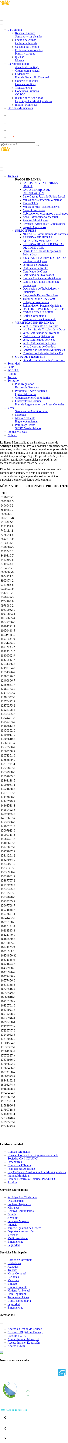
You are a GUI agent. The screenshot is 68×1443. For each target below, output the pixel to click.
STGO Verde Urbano (28, 428)
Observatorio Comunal (28, 401)
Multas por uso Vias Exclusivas (41, 206)
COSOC (20, 94)
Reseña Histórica (25, 33)
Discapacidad (16, 1200)
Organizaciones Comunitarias (32, 397)
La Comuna (15, 29)
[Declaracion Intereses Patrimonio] (22, 137)
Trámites (13, 176)
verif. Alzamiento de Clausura (40, 326)
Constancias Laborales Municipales (44, 349)
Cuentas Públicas (25, 84)
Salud (11, 367)
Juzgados (13, 1266)
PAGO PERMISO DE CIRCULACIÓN (36, 191)
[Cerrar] (1, 24)
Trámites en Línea (18, 1297)
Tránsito (12, 1270)
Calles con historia (26, 43)
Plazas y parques (25, 53)
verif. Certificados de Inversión (41, 332)
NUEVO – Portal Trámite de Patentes (45, 234)
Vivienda (13, 1234)
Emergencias (15, 1241)
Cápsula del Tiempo (27, 46)
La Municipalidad (18, 63)
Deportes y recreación (21, 1231)
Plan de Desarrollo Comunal (32, 77)
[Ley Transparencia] (20, 122)
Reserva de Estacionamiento (39, 319)
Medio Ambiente (25, 418)
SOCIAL (13, 370)
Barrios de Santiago (27, 387)
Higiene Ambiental (26, 421)
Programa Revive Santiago (31, 390)
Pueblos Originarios (19, 1204)
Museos (19, 60)
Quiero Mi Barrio (25, 394)
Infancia (12, 1224)
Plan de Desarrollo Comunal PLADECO (32, 1179)
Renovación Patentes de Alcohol (42, 278)
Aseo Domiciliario (34, 210)
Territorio (13, 380)
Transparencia (23, 87)
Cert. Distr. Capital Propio (38, 336)
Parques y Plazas (25, 424)
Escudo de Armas (25, 39)
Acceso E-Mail (17, 1346)
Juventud (13, 1217)
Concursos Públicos (27, 91)
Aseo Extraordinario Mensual (40, 217)
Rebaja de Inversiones (36, 302)
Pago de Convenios (34, 227)
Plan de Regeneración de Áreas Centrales (39, 404)
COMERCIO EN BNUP (38, 312)
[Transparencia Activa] (20, 130)
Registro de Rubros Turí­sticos (40, 295)
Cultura (12, 373)
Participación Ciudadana (22, 1197)
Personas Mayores (18, 1221)
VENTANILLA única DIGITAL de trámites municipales (44, 259)
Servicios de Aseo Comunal (31, 411)
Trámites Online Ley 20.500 (39, 298)
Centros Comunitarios (21, 1211)
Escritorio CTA (17, 1335)
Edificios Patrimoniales (28, 50)
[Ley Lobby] (20, 115)
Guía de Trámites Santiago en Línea (44, 360)
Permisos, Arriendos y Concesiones (44, 223)
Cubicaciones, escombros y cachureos (45, 213)
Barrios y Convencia (20, 1259)
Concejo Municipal (26, 80)
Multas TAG (30, 203)
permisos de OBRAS (35, 264)
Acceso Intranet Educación (24, 1342)
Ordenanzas (22, 74)
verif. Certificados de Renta (39, 339)
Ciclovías (13, 1276)
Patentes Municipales (35, 220)
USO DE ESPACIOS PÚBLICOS (44, 309)
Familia (12, 1214)
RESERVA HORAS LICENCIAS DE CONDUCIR (43, 246)
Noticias (12, 435)
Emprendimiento (17, 1287)
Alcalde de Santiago (27, 67)
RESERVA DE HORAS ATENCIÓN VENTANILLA (41, 239)
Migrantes (13, 1207)
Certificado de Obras (35, 271)
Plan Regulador (24, 384)
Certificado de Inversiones (38, 274)
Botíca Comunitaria (34, 315)
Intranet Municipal (26, 104)
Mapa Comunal (17, 1273)
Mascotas (20, 414)
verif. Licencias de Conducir (39, 346)
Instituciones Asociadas (29, 97)
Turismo (12, 377)
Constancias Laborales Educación (43, 353)
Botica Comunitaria (19, 1300)
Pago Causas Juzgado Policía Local (44, 196)
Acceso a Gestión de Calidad (25, 1329)
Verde (11, 407)
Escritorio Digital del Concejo (25, 1332)
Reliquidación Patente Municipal (42, 305)
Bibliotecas (14, 1263)
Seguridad (14, 363)
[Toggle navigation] (1, 20)
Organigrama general (27, 70)
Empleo (12, 1283)
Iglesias (19, 57)
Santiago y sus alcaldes (28, 36)
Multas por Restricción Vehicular (42, 199)
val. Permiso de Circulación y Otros (44, 329)
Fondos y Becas (17, 431)
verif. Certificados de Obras (39, 343)
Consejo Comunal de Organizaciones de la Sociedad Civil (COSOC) (33, 1156)
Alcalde (12, 1182)
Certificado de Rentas (35, 268)
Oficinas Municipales (20, 108)
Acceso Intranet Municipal (23, 1339)
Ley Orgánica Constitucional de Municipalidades (37, 1172)
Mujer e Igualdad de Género (24, 1228)
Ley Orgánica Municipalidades (33, 101)
